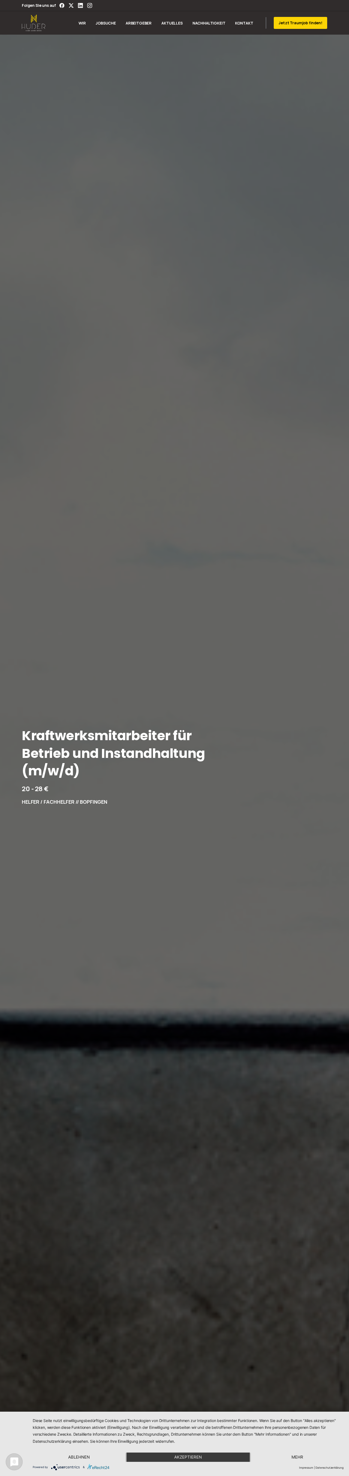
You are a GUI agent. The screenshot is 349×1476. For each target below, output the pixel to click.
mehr (297, 1457)
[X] (71, 5)
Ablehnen (79, 1457)
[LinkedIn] (80, 5)
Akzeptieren (188, 1457)
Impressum (306, 1467)
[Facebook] (62, 5)
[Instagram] (89, 5)
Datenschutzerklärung (329, 1467)
